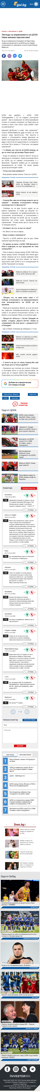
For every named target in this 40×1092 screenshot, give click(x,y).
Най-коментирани (25, 755)
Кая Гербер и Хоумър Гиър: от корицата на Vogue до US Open (26, 865)
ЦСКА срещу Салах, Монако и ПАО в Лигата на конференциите (22, 785)
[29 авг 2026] (20, 953)
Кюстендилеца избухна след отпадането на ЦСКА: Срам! (20, 793)
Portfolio (19, 1088)
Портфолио (23, 1084)
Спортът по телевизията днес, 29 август (15, 965)
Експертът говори (32, 1028)
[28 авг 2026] (20, 891)
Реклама (14, 1082)
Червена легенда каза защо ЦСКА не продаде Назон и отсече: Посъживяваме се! (26, 184)
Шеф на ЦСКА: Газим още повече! (27, 464)
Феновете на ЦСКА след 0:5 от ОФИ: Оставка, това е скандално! (22, 809)
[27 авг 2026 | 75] (20, 922)
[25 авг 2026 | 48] (20, 982)
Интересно (34, 907)
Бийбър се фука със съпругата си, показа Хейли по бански (26, 842)
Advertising (12, 1088)
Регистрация (31, 720)
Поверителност (22, 1082)
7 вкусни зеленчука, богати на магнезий (26, 853)
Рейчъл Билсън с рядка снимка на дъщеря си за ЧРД (27, 831)
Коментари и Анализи (30, 938)
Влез (25, 720)
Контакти (8, 1082)
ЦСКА (5, 398)
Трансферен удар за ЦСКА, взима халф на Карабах (27, 477)
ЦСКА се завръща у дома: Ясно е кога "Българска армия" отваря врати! (21, 769)
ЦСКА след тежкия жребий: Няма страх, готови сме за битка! (27, 417)
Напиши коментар (23, 404)
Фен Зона (35, 997)
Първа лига (32, 394)
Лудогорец (15, 398)
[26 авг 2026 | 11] (20, 1012)
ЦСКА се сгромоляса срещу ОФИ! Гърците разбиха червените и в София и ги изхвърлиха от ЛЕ (21, 802)
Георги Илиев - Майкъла (11, 394)
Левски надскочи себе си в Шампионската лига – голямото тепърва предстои (19, 935)
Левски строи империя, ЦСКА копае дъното (17, 995)
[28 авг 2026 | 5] (20, 1043)
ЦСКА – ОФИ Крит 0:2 (17, 776)
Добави (20, 746)
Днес (33, 4)
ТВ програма (34, 968)
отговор (30, 510)
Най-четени (10, 755)
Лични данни (27, 1088)
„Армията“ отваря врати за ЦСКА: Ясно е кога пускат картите (28, 429)
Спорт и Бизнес (32, 1060)
